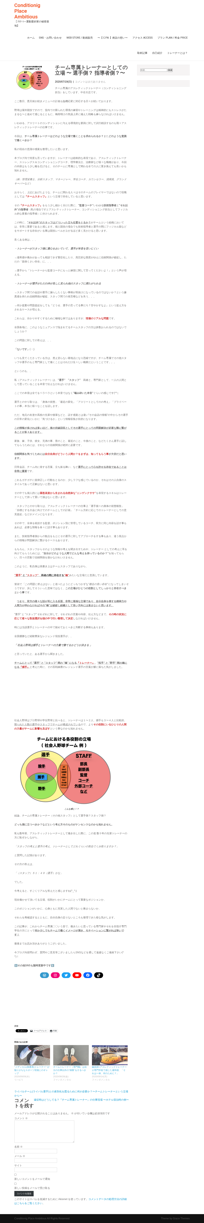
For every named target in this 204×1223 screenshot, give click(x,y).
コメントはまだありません (90, 81)
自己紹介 (157, 52)
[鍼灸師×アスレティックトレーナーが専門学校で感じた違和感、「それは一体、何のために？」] (110, 1055)
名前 (18, 1146)
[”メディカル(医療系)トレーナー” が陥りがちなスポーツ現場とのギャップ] (32, 1055)
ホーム (31, 37)
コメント (21, 1118)
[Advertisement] (71, 696)
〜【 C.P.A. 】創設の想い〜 (113, 37)
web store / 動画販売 (79, 37)
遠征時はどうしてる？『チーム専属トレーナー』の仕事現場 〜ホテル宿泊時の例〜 (81, 1099)
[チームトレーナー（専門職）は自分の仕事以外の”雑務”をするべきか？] (71, 1055)
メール (19, 1156)
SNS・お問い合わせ (50, 37)
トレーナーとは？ (177, 52)
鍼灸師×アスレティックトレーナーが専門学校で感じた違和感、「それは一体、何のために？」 (109, 1070)
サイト (18, 1165)
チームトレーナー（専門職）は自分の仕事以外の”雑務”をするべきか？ (70, 1070)
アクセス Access (142, 37)
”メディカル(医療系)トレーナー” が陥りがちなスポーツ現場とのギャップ (31, 1070)
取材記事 (142, 52)
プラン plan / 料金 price (172, 37)
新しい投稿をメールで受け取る (32, 1188)
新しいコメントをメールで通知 (32, 1179)
